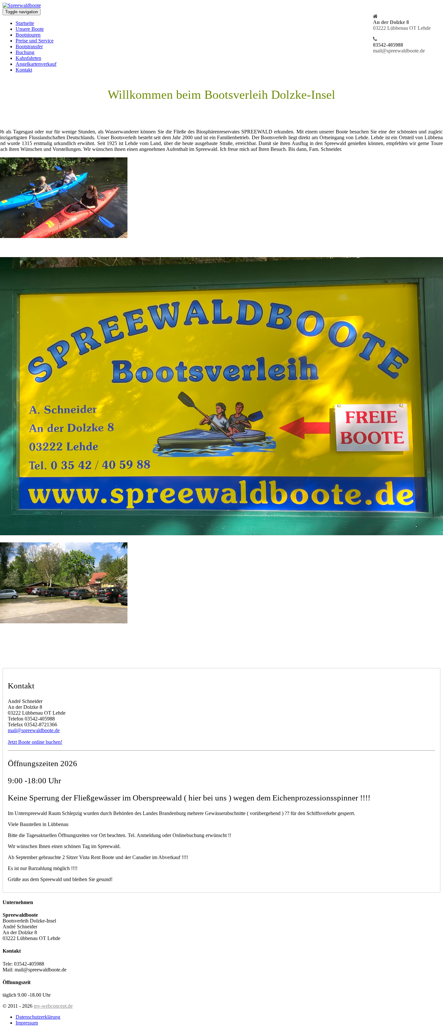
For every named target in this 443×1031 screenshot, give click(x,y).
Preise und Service (35, 40)
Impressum (27, 1022)
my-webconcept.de (53, 1006)
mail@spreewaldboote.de (34, 730)
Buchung (25, 52)
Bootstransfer (29, 46)
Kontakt (24, 70)
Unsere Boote (30, 29)
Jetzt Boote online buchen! (35, 742)
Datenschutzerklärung (38, 1017)
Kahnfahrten (28, 58)
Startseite (25, 23)
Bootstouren (28, 35)
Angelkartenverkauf (36, 64)
